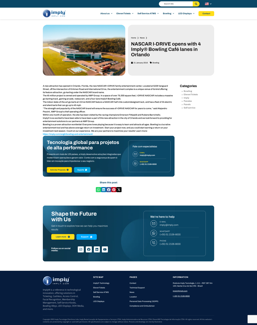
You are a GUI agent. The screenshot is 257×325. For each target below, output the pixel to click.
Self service (189, 108)
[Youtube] (105, 249)
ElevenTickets (123, 13)
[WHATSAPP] (153, 233)
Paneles (188, 101)
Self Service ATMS (146, 13)
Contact (133, 283)
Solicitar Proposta (58, 170)
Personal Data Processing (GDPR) (144, 301)
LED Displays (185, 13)
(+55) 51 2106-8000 (170, 234)
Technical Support (137, 288)
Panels (187, 104)
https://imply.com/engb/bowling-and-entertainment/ (68, 134)
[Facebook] (89, 249)
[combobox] (176, 3)
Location (133, 297)
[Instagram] (81, 249)
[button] (98, 189)
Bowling (167, 13)
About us (105, 13)
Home (133, 38)
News (142, 38)
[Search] (196, 3)
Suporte (80, 170)
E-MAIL (163, 222)
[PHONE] (153, 242)
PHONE (163, 241)
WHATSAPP (165, 231)
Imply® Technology (101, 283)
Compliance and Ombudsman (142, 306)
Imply (186, 98)
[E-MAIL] (153, 223)
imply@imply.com (169, 225)
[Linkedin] (97, 249)
